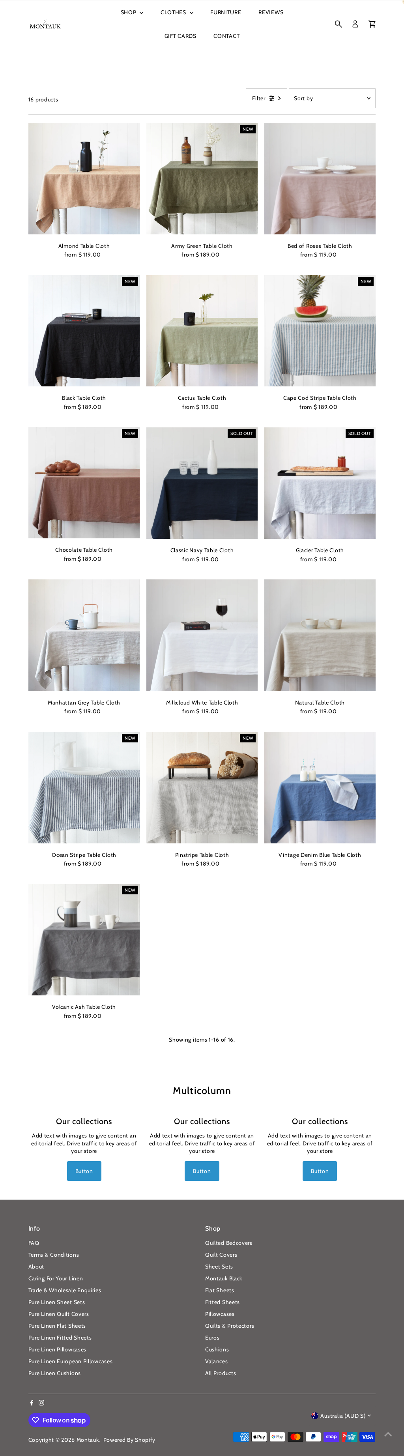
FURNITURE (225, 12)
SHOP (129, 12)
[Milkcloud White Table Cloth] (202, 635)
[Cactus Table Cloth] (202, 331)
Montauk (88, 1439)
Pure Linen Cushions (54, 1373)
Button (84, 1171)
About (36, 1266)
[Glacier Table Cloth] (320, 483)
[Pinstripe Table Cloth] (202, 787)
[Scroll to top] (388, 1434)
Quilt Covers (221, 1254)
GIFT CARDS (180, 35)
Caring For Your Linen (55, 1278)
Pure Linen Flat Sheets (57, 1325)
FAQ (33, 1242)
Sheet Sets (219, 1266)
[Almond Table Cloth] (84, 178)
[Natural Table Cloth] (320, 635)
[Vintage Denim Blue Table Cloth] (320, 787)
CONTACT (226, 35)
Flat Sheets (219, 1290)
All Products (220, 1373)
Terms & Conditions (53, 1254)
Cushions (217, 1349)
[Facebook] (32, 1403)
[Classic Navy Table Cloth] (202, 483)
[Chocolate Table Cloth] (84, 482)
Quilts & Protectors (229, 1325)
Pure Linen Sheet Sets (56, 1302)
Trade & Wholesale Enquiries (64, 1290)
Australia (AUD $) (342, 1415)
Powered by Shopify (129, 1439)
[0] (372, 24)
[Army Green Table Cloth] (202, 178)
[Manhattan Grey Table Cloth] (84, 635)
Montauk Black (223, 1278)
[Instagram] (41, 1403)
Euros (212, 1337)
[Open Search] (338, 24)
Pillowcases (220, 1313)
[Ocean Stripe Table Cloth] (84, 787)
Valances (216, 1361)
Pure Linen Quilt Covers (58, 1313)
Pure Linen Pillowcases (57, 1349)
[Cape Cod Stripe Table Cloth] (320, 331)
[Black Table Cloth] (84, 331)
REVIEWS (270, 12)
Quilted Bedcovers (228, 1242)
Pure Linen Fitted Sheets (60, 1337)
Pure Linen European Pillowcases (70, 1361)
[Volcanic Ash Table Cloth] (84, 939)
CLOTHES (174, 12)
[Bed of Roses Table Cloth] (320, 178)
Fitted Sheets (222, 1302)
